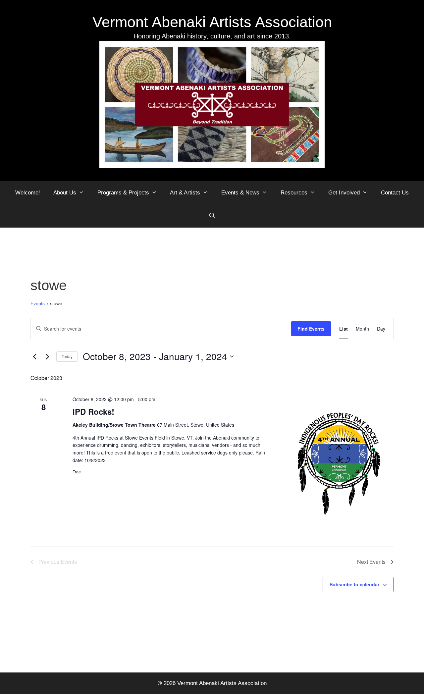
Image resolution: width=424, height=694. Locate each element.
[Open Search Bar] (212, 216)
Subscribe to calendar (354, 584)
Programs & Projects (123, 192)
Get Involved (344, 192)
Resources (294, 192)
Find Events (311, 328)
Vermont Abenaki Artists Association (212, 22)
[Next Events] (47, 356)
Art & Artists (185, 192)
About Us (64, 192)
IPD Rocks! (93, 411)
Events (37, 303)
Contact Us (395, 192)
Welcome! (27, 192)
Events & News (240, 192)
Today (67, 356)
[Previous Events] (34, 356)
